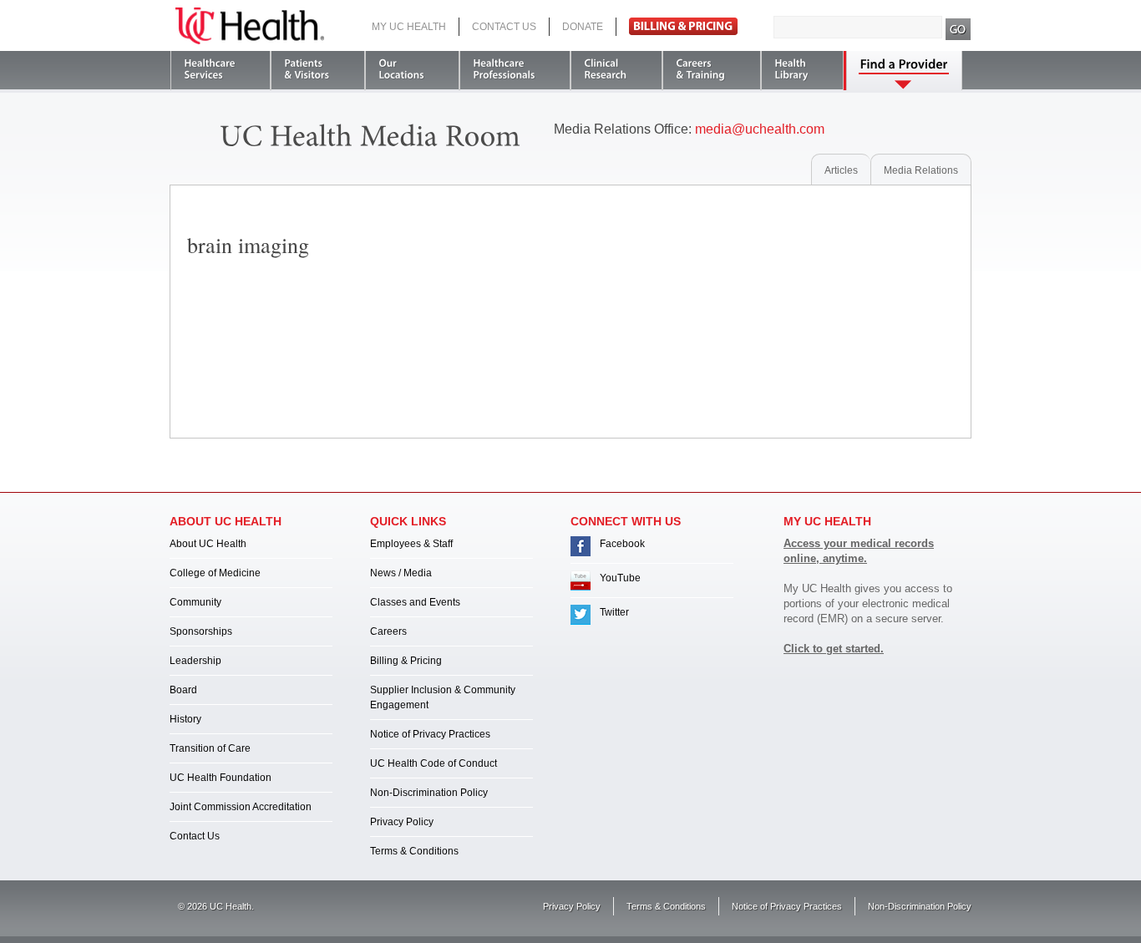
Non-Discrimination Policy (429, 793)
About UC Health (208, 544)
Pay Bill (683, 26)
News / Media (401, 573)
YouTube (620, 578)
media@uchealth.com (759, 129)
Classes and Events (415, 602)
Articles (841, 170)
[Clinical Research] (616, 70)
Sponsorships (201, 631)
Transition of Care (210, 748)
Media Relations (921, 170)
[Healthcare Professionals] (514, 70)
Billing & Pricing (406, 661)
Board (183, 690)
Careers (388, 631)
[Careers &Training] (711, 70)
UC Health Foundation (220, 777)
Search (958, 29)
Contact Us (504, 27)
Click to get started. (833, 648)
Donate (582, 27)
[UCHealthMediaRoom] (370, 134)
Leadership (195, 661)
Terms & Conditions (414, 851)
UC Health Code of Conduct (433, 763)
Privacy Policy (402, 822)
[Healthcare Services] (220, 70)
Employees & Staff (411, 544)
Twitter (614, 612)
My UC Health (409, 27)
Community (195, 602)
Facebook (622, 544)
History (185, 719)
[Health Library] (802, 70)
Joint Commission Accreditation (241, 807)
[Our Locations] (412, 70)
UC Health (249, 26)
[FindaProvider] (904, 70)
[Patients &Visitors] (318, 70)
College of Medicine (215, 573)
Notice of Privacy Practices (430, 734)
